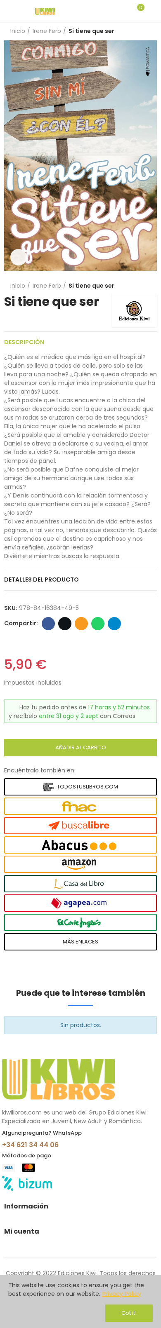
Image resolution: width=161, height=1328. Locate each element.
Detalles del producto (41, 579)
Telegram (114, 623)
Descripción (24, 342)
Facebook (48, 623)
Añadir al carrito (80, 747)
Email (81, 623)
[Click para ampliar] (18, 257)
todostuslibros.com (87, 787)
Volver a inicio (140, 31)
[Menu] (8, 11)
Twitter (64, 623)
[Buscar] (123, 11)
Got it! (129, 1313)
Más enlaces (80, 942)
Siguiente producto (150, 31)
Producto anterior (130, 31)
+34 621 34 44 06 (30, 1145)
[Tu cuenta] (153, 11)
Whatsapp (97, 623)
